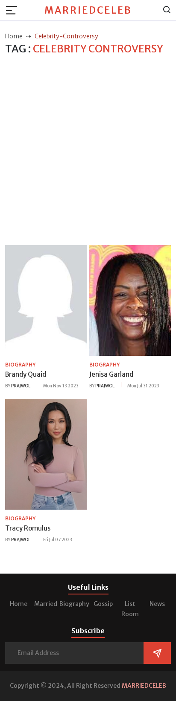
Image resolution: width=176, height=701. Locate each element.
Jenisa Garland (111, 374)
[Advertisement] (88, 150)
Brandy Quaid (25, 374)
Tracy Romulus (27, 528)
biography (20, 364)
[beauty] (46, 300)
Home (18, 604)
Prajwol (20, 386)
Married (45, 604)
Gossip (103, 604)
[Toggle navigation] (14, 10)
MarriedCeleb (88, 10)
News (157, 604)
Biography (74, 604)
